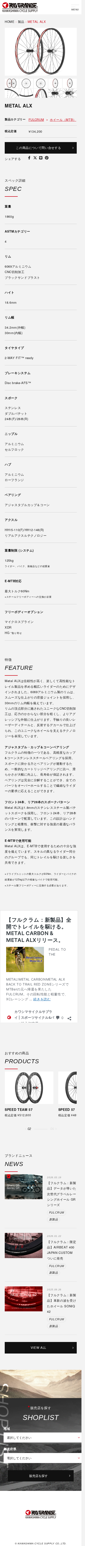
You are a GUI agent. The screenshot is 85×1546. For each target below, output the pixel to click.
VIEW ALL (38, 1357)
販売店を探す (38, 1485)
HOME (10, 21)
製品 (21, 21)
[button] (25, 1139)
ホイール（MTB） (63, 119)
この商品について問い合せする (38, 147)
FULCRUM (36, 119)
